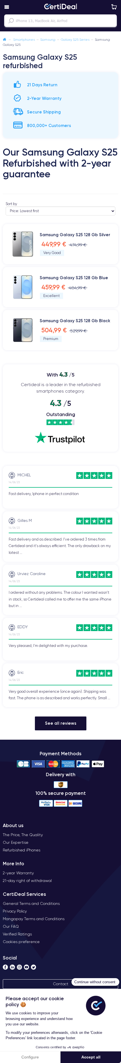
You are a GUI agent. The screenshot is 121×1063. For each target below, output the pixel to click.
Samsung (47, 39)
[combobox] (60, 20)
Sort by (11, 204)
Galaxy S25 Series (75, 39)
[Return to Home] (4, 39)
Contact (60, 984)
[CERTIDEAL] (60, 7)
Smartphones (24, 39)
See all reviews (60, 723)
